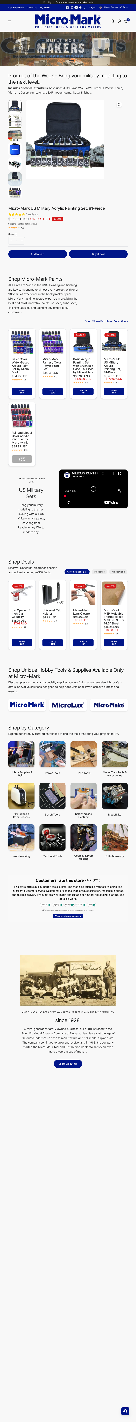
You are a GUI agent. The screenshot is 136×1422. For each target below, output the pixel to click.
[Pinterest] (80, 7)
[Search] (112, 21)
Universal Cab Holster (51, 612)
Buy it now (98, 254)
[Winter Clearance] (68, 49)
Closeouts (99, 571)
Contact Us (32, 7)
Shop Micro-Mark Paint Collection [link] (105, 321)
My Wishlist (45, 7)
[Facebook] (67, 7)
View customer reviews (68, 916)
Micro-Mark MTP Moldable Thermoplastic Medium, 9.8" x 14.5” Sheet (114, 617)
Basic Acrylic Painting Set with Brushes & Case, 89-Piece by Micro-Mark (83, 365)
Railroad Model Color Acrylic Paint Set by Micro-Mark (22, 437)
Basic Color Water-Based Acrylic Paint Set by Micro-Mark (21, 365)
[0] (125, 21)
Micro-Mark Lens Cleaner (82, 612)
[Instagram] (72, 7)
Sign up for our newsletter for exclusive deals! (70, 2)
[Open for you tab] (125, 1411)
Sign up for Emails (16, 7)
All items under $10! (77, 571)
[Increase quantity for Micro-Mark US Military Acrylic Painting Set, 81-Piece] (22, 240)
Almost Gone (118, 571)
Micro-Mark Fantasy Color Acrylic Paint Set (51, 364)
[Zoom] (119, 104)
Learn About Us (68, 1063)
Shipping (12, 224)
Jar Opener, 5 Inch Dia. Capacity (21, 613)
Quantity (12, 234)
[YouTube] (76, 7)
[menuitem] (16, 7)
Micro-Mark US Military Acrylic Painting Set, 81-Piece (112, 365)
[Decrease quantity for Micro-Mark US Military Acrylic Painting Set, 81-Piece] (11, 240)
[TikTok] (85, 7)
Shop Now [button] (82, 52)
